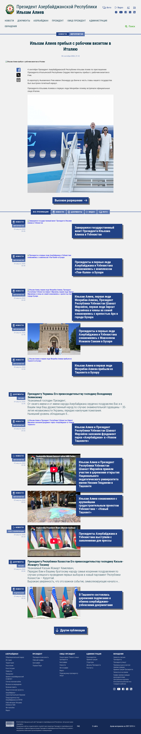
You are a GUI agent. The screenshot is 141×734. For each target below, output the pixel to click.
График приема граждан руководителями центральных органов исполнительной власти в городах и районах (122, 679)
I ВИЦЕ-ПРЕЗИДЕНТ (76, 20)
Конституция (10, 668)
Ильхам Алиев (30, 12)
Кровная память (11, 687)
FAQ (78, 726)
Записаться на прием (120, 672)
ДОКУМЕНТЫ (23, 20)
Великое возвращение (13, 684)
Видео (120, 7)
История (9, 660)
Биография (36, 663)
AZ (128, 7)
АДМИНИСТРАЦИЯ (98, 20)
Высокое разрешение (69, 200)
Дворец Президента (94, 665)
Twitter (130, 12)
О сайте (95, 726)
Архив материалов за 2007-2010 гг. (122, 726)
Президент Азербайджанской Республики (57, 6)
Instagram (116, 12)
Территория (10, 663)
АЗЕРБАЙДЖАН (40, 20)
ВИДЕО (92, 212)
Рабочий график (38, 660)
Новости (63, 665)
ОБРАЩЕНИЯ (11, 26)
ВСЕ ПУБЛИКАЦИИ (40, 212)
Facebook (126, 12)
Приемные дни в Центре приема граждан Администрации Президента (123, 667)
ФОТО (105, 212)
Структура (90, 662)
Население (9, 666)
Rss (134, 12)
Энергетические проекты (15, 690)
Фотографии (64, 668)
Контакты (90, 668)
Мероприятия (76, 34)
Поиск (132, 26)
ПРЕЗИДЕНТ (58, 20)
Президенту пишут (119, 662)
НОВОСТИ (9, 20)
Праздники (9, 674)
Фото (109, 7)
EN (134, 7)
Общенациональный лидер (15, 657)
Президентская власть (41, 657)
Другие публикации (72, 630)
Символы (9, 671)
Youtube (120, 12)
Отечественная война (13, 682)
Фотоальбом (10, 708)
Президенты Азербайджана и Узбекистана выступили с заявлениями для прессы (98, 537)
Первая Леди (37, 666)
